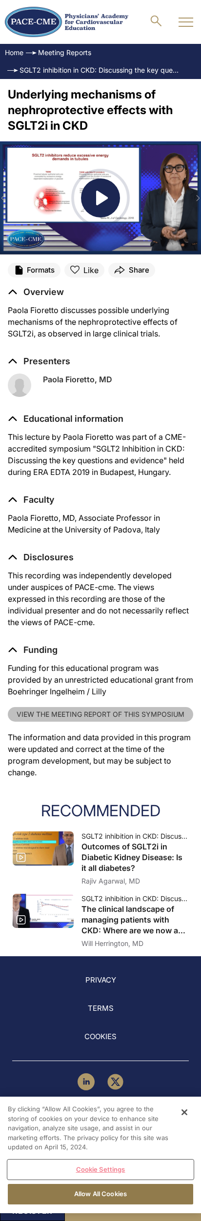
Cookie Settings (100, 1169)
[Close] (184, 1112)
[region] (100, 1155)
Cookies (100, 1036)
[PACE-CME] (66, 22)
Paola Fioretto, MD (77, 379)
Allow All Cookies (100, 1194)
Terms (101, 1008)
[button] (65, 419)
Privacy (100, 980)
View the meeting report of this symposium (100, 714)
